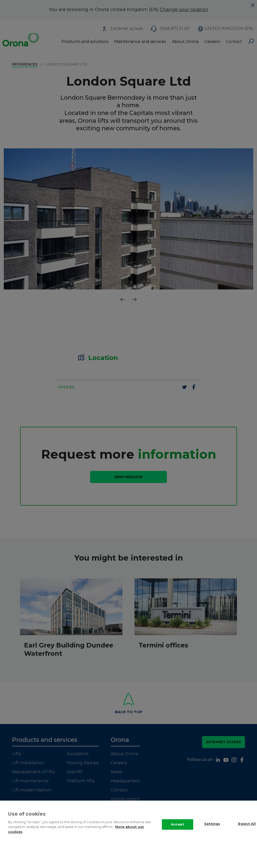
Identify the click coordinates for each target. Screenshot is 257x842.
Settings (212, 824)
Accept (177, 824)
